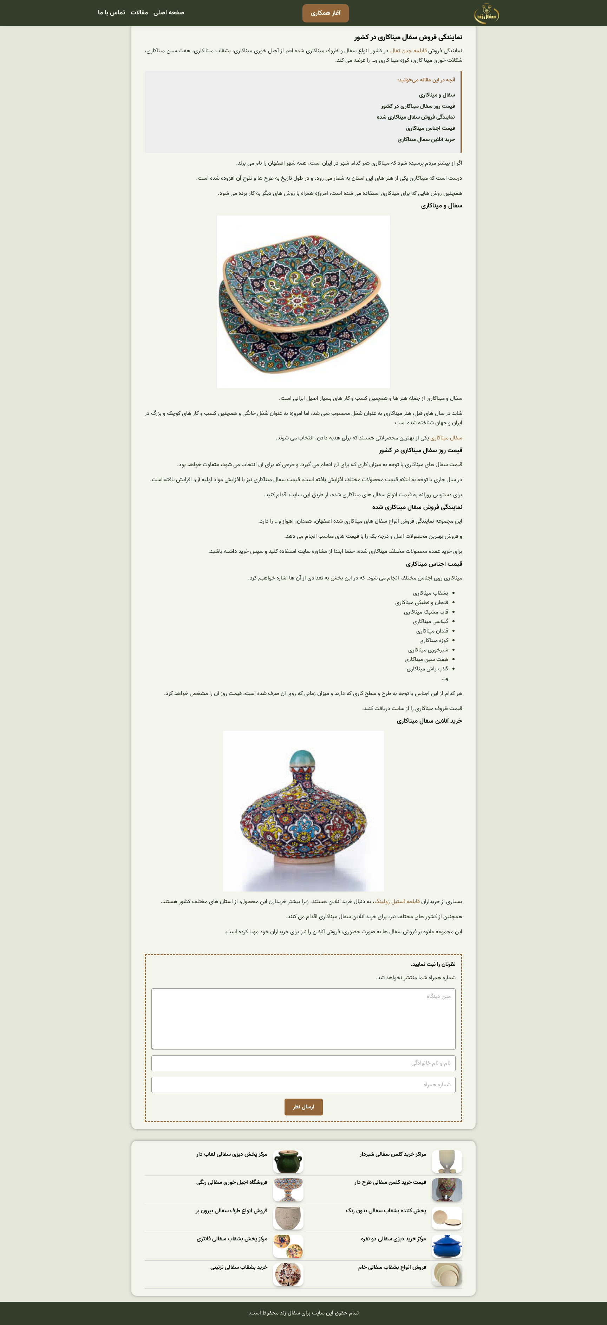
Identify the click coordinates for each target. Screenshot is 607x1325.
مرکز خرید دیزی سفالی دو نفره (393, 1239)
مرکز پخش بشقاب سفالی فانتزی (232, 1239)
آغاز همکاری (325, 13)
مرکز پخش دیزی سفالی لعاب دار (231, 1154)
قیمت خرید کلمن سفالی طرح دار (390, 1182)
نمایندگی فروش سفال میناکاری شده (416, 117)
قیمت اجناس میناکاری (430, 128)
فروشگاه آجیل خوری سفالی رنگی (231, 1182)
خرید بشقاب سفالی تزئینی (238, 1267)
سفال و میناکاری (437, 95)
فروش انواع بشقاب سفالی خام (392, 1267)
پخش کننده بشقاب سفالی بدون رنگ (386, 1211)
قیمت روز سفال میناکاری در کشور (418, 106)
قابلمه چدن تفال (408, 50)
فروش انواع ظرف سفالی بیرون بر (231, 1211)
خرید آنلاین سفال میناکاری (426, 139)
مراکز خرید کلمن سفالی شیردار (393, 1154)
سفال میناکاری (446, 438)
